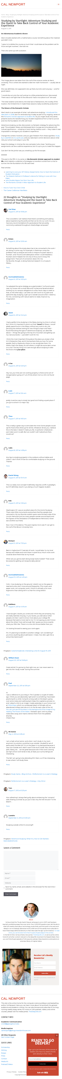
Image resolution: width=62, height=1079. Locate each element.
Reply (8, 229)
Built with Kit (42, 1072)
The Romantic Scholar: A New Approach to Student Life (26, 182)
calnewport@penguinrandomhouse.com (16, 1030)
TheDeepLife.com (38, 935)
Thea (10, 416)
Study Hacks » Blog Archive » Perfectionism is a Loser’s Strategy (34, 774)
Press (3, 1056)
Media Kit (4, 1061)
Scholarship (5, 1047)
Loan (10, 391)
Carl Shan (12, 209)
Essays (3, 1053)
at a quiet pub (18, 138)
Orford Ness (12, 705)
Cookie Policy (22, 1072)
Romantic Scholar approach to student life (19, 117)
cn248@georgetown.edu (10, 1024)
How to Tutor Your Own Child (14, 188)
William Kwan (13, 658)
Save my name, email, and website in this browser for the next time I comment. (30, 888)
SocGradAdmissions (16, 277)
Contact (4, 1059)
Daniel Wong (13, 475)
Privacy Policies (11, 1072)
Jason (10, 313)
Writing (4, 1050)
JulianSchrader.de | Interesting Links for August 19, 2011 (31, 651)
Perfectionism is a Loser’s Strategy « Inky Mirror (28, 781)
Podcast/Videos (7, 1064)
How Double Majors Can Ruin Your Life (20, 180)
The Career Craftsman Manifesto (15, 190)
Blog (7, 14)
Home (3, 14)
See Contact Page (7, 1037)
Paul (10, 683)
